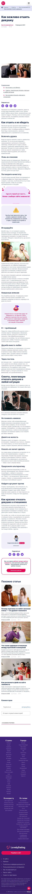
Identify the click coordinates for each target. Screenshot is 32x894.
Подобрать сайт (16, 853)
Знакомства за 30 (8, 802)
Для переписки (23, 816)
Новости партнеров (10, 875)
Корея (8, 780)
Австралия (8, 754)
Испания (8, 785)
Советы (13, 7)
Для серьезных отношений (23, 804)
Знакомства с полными (23, 822)
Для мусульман (23, 833)
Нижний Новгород (23, 760)
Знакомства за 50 (8, 806)
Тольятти (23, 772)
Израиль (8, 791)
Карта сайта (7, 872)
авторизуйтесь (25, 707)
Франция (8, 752)
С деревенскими (23, 814)
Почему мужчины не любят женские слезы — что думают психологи (16, 610)
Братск (23, 762)
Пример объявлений (23, 838)
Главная (5, 7)
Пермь (23, 770)
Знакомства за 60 (8, 808)
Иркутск (23, 776)
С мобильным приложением (23, 836)
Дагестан (8, 770)
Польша (9, 743)
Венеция (8, 787)
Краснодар (23, 748)
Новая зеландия (9, 772)
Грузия (8, 745)
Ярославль (23, 746)
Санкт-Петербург (23, 745)
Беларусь (8, 766)
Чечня (8, 781)
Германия (8, 748)
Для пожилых (8, 810)
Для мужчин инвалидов (23, 831)
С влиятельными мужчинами (23, 826)
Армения (8, 746)
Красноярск (23, 758)
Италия (9, 789)
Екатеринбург (23, 768)
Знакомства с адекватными (23, 824)
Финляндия (9, 778)
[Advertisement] (16, 46)
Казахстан (8, 764)
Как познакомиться (24, 7)
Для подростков (9, 800)
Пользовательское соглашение (13, 867)
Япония (9, 793)
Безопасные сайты (23, 806)
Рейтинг (6, 861)
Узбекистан (9, 776)
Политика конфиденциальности (14, 864)
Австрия (9, 756)
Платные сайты (23, 810)
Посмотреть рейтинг (16, 570)
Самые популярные (23, 802)
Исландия (8, 758)
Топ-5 (23, 808)
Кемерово (23, 774)
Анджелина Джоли (15, 543)
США (9, 783)
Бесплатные (23, 800)
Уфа (23, 750)
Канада (9, 762)
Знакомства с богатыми (23, 818)
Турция (9, 750)
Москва (23, 743)
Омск (23, 756)
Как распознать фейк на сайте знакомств (13, 683)
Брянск (23, 764)
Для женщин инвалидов (23, 829)
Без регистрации (23, 812)
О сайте (5, 859)
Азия (9, 774)
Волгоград (23, 752)
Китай (8, 760)
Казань (23, 766)
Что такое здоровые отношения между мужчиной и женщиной (14, 646)
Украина (9, 768)
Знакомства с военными (23, 820)
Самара (23, 754)
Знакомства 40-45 (8, 804)
